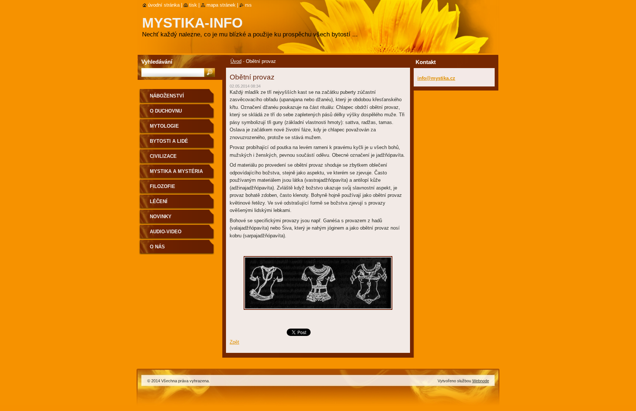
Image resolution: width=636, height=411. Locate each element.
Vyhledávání (156, 62)
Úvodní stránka (164, 5)
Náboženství (167, 96)
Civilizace (163, 156)
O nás (157, 246)
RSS (248, 5)
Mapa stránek (221, 5)
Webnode (480, 381)
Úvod (235, 61)
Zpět (234, 342)
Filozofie (162, 186)
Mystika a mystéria (176, 171)
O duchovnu (166, 111)
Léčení (158, 201)
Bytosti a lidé (169, 141)
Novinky (161, 216)
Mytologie (164, 126)
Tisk (193, 5)
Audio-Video (165, 231)
